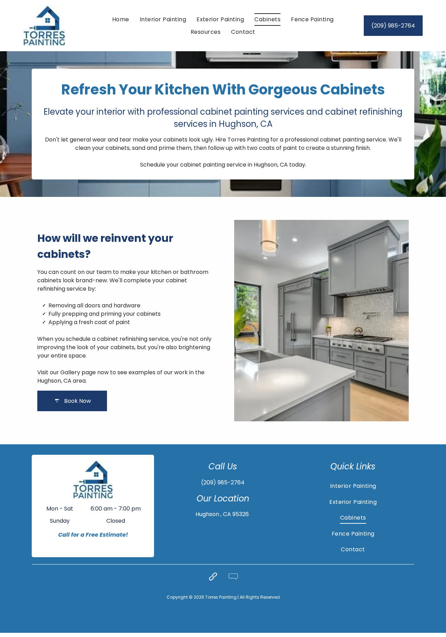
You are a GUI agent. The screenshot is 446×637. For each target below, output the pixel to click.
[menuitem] (120, 19)
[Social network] (213, 577)
